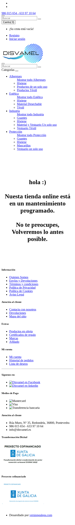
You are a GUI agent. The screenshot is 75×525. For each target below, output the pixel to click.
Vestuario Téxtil (26, 128)
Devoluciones (17, 313)
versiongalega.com (40, 515)
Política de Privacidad (22, 287)
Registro (14, 35)
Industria (14, 111)
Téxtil (20, 107)
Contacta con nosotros (22, 309)
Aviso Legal (16, 294)
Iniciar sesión (17, 39)
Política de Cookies (21, 291)
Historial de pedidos (21, 360)
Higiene (22, 83)
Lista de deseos (18, 363)
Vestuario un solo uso (30, 149)
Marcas (13, 338)
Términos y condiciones (23, 284)
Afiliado (14, 341)
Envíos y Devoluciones (23, 280)
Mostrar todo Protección (31, 135)
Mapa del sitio (17, 316)
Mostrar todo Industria (30, 114)
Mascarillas (24, 145)
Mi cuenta (15, 357)
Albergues (15, 76)
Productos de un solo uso (32, 86)
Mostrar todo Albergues (31, 79)
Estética (14, 93)
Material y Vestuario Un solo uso (37, 124)
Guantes (22, 117)
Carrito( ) (8, 22)
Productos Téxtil (27, 90)
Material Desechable (29, 104)
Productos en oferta (21, 331)
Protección (15, 131)
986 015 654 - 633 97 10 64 (19, 13)
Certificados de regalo (22, 334)
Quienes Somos (18, 277)
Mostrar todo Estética (30, 97)
